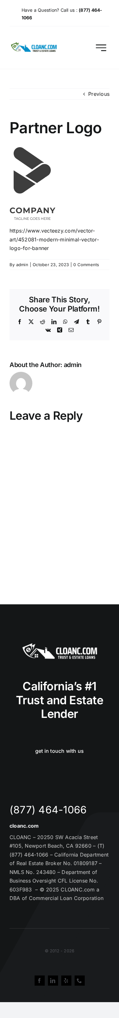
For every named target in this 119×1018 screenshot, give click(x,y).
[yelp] (66, 980)
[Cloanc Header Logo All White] (60, 645)
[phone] (80, 980)
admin (22, 264)
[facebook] (40, 980)
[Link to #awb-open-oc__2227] (101, 47)
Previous (98, 94)
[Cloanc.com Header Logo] (34, 45)
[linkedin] (53, 980)
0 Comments (86, 264)
